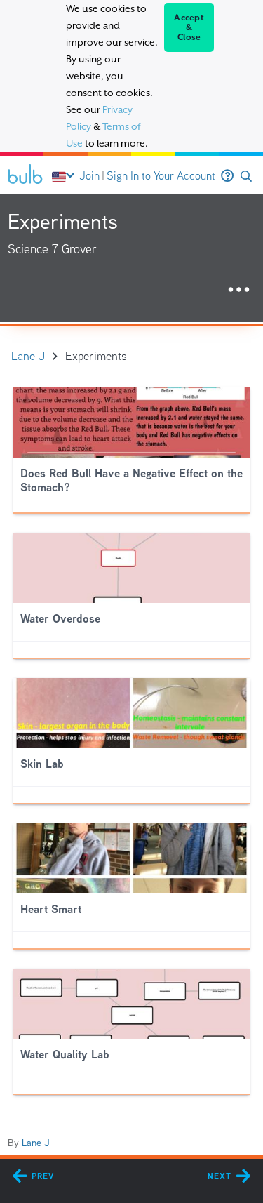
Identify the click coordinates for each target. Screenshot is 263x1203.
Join (89, 176)
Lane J (36, 1143)
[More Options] (238, 290)
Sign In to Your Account (161, 176)
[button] (246, 176)
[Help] (227, 176)
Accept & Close (189, 27)
